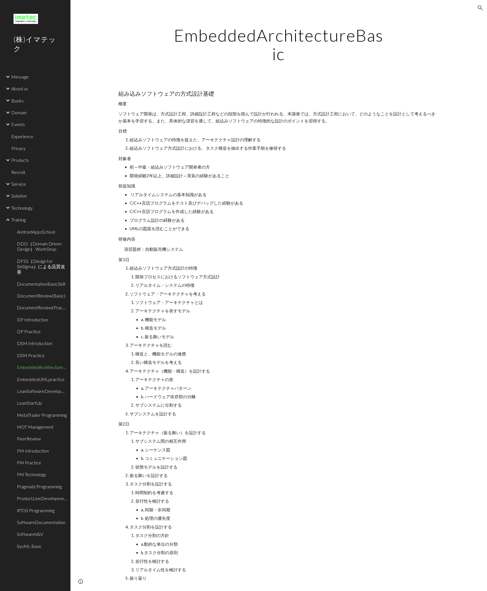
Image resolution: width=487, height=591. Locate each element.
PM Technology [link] (31, 474)
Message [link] (20, 76)
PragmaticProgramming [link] (39, 486)
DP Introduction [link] (32, 319)
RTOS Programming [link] (35, 510)
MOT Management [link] (35, 426)
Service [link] (18, 184)
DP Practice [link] (29, 331)
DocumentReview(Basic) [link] (41, 295)
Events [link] (18, 124)
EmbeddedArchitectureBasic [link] (42, 367)
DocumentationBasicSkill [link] (41, 283)
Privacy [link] (18, 148)
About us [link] (19, 88)
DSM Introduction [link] (34, 343)
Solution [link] (19, 195)
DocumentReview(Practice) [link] (42, 307)
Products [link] (20, 160)
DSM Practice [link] (31, 355)
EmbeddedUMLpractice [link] (41, 379)
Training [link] (18, 219)
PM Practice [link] (29, 462)
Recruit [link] (18, 172)
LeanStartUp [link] (29, 403)
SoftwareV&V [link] (30, 534)
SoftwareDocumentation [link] (41, 522)
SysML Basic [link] (29, 546)
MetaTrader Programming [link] (42, 415)
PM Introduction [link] (33, 450)
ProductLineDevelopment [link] (42, 498)
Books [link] (17, 100)
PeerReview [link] (29, 438)
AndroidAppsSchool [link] (36, 231)
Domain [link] (18, 112)
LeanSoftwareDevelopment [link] (42, 391)
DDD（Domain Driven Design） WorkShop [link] (39, 246)
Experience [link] (22, 136)
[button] (480, 8)
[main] (279, 44)
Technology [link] (22, 208)
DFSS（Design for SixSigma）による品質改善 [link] (41, 266)
